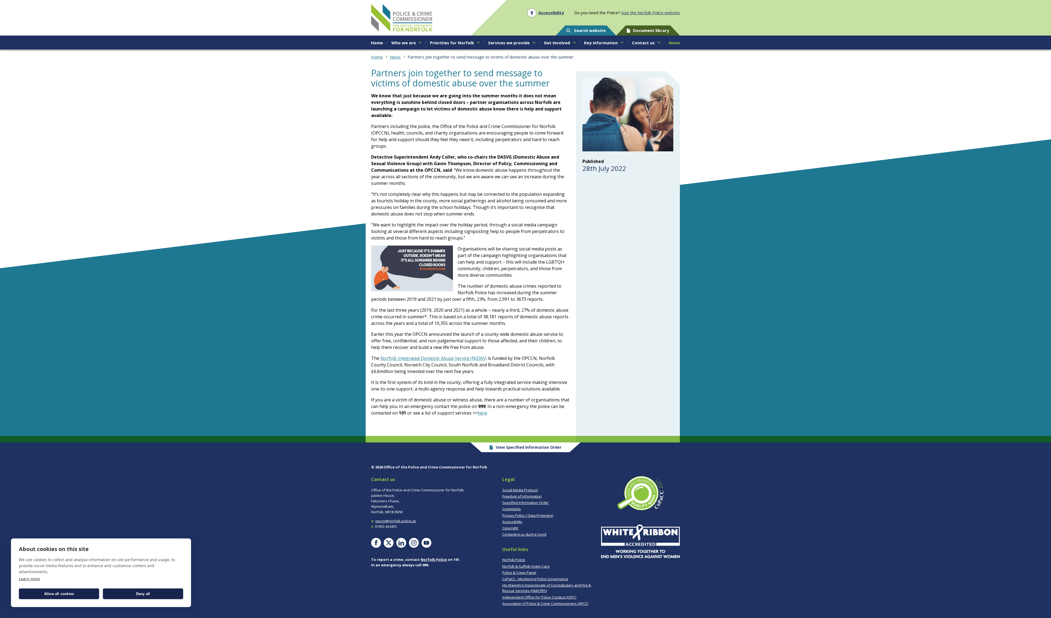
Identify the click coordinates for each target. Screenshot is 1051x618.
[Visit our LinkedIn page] (401, 543)
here (482, 413)
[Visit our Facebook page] (376, 543)
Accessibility (512, 521)
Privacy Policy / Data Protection (527, 515)
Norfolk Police (434, 559)
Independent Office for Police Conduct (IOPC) (539, 597)
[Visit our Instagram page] (414, 543)
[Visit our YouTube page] (426, 543)
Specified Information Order (525, 502)
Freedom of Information (522, 496)
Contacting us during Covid (524, 534)
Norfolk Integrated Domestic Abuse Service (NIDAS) (433, 358)
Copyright (510, 528)
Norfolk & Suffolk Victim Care (526, 566)
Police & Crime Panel (519, 572)
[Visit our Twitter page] (389, 543)
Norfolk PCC (401, 17)
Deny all (143, 594)
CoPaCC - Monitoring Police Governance (535, 578)
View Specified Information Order (528, 447)
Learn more (29, 578)
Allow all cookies (59, 594)
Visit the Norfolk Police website (650, 12)
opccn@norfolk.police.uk (395, 520)
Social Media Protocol (520, 490)
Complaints (511, 508)
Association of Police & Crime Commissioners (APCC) (545, 603)
